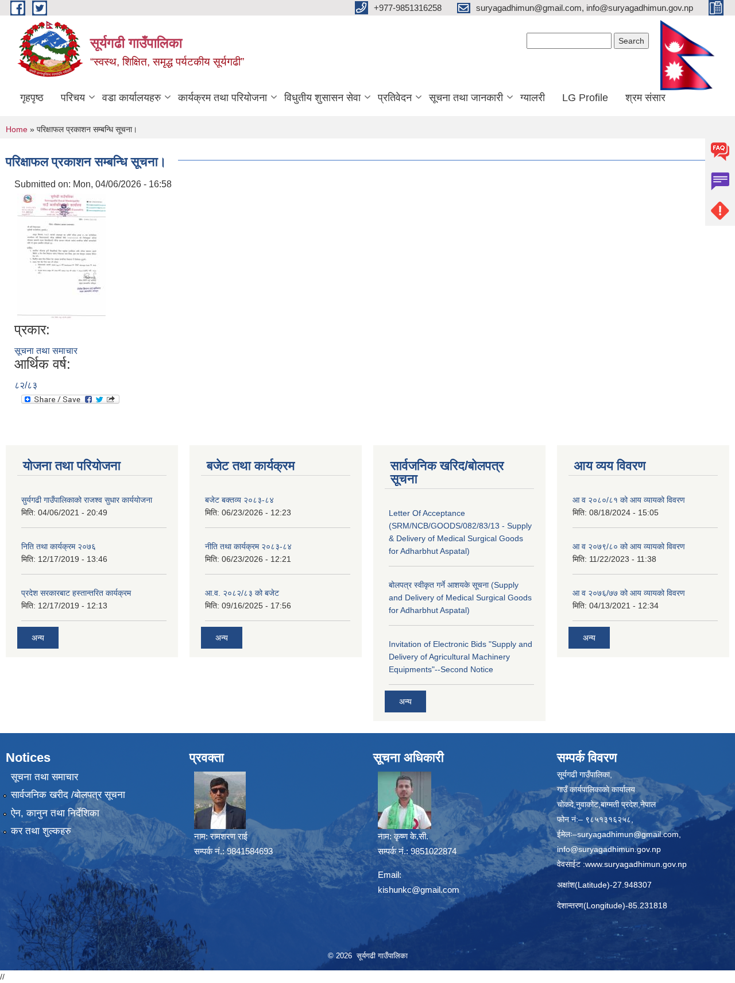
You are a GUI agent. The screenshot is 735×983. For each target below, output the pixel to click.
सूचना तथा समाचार (46, 351)
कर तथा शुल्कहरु (41, 831)
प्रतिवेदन (395, 97)
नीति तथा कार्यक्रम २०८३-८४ (248, 546)
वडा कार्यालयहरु (131, 97)
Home (17, 129)
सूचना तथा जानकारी (466, 97)
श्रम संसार (645, 97)
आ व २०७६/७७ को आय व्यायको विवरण (628, 592)
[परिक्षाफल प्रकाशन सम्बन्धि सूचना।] (61, 256)
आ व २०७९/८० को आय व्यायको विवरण (628, 546)
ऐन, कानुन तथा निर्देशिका (55, 813)
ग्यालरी (532, 97)
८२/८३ (25, 385)
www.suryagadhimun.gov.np (636, 864)
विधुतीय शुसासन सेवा (322, 97)
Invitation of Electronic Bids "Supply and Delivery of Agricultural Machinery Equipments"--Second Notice (460, 656)
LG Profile (585, 97)
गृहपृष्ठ (32, 97)
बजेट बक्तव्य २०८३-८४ (239, 499)
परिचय (73, 97)
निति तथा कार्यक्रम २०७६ (58, 546)
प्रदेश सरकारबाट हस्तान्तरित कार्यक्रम (76, 592)
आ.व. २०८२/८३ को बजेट (242, 592)
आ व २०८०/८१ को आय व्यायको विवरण (628, 499)
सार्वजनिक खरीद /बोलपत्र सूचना (68, 794)
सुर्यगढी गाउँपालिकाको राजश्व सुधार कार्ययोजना (86, 499)
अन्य (38, 637)
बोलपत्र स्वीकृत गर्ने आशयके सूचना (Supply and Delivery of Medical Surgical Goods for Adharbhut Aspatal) (460, 597)
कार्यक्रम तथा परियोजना (222, 97)
